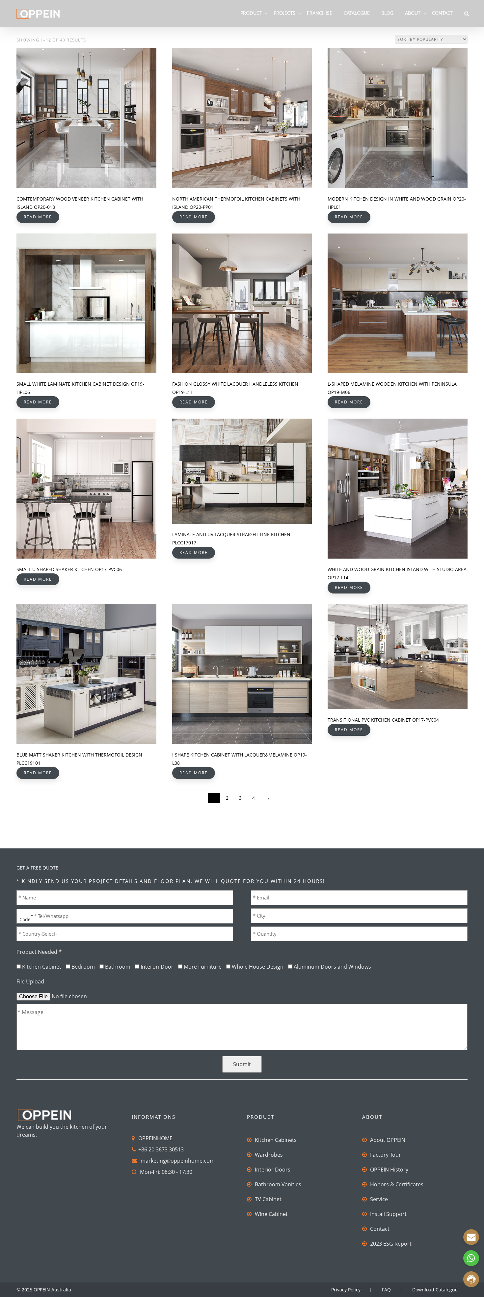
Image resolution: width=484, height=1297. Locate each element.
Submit (242, 1064)
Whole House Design (257, 966)
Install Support (388, 1214)
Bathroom (117, 966)
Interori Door (157, 966)
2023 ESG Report (391, 1243)
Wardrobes (269, 1154)
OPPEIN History (389, 1169)
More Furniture (203, 966)
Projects (284, 13)
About (412, 13)
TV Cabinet (268, 1199)
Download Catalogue (435, 1289)
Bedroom (83, 966)
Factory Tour (385, 1154)
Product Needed (39, 951)
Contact (442, 13)
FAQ (386, 1289)
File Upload (30, 981)
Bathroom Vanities (278, 1184)
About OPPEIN (387, 1140)
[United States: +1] (24, 916)
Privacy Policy (346, 1289)
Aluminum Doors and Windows (332, 966)
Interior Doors (272, 1169)
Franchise (319, 13)
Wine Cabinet (271, 1214)
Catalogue (357, 13)
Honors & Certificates (396, 1184)
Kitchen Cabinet (41, 966)
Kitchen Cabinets (276, 1140)
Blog (387, 13)
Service (379, 1199)
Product (251, 13)
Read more (38, 217)
